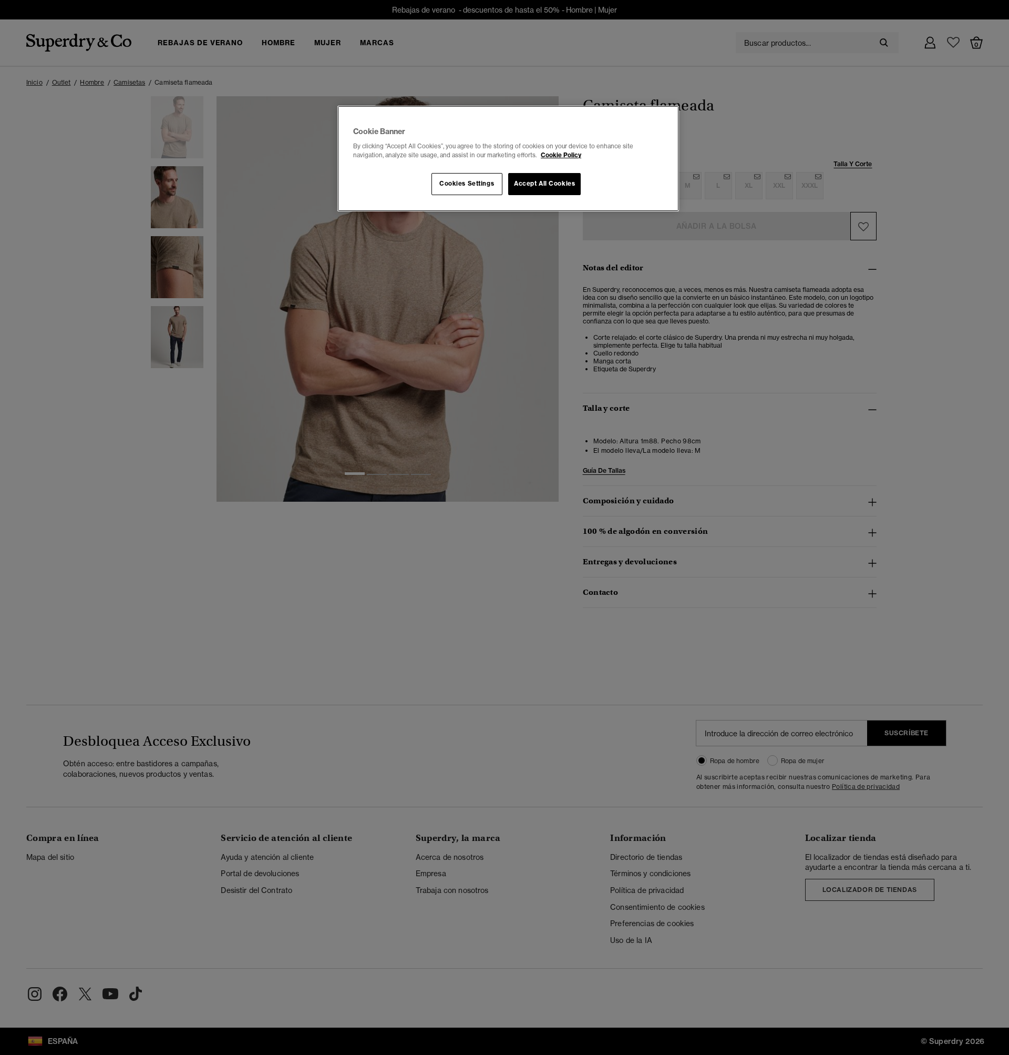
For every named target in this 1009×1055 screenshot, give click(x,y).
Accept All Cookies (544, 183)
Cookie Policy (561, 155)
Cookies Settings (466, 183)
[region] (508, 159)
